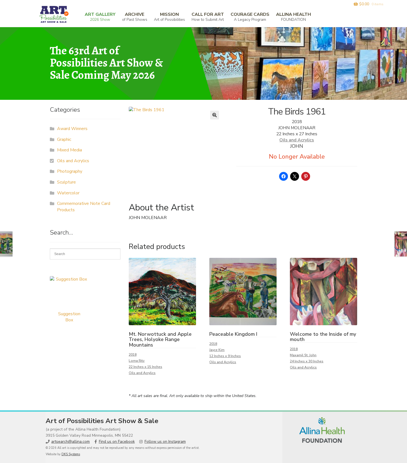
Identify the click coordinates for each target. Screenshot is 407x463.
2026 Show (100, 16)
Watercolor (68, 193)
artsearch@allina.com (70, 441)
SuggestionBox (69, 317)
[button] (214, 115)
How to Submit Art (208, 16)
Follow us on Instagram (165, 441)
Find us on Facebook (117, 441)
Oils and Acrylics (296, 140)
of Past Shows (134, 16)
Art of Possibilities (169, 16)
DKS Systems (70, 454)
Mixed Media (69, 150)
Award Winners (72, 129)
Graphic (64, 139)
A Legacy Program (250, 16)
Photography (69, 171)
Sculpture (66, 182)
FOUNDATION (293, 16)
